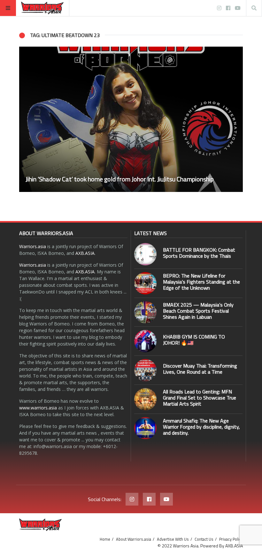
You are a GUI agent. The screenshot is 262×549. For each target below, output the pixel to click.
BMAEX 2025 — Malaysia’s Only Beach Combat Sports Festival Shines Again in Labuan (198, 311)
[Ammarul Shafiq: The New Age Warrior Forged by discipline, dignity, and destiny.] (145, 428)
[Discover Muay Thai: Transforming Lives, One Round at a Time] (145, 370)
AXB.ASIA (85, 253)
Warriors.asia (32, 246)
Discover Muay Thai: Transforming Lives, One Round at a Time (200, 369)
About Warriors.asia (133, 539)
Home (105, 539)
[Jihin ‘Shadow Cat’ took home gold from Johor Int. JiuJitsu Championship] (131, 119)
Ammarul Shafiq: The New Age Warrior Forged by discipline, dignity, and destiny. (201, 427)
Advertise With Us (173, 539)
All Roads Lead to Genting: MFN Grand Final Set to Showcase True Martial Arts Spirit (199, 398)
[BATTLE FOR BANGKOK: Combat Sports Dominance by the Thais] (145, 254)
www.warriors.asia (38, 408)
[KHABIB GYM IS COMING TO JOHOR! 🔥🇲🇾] (145, 341)
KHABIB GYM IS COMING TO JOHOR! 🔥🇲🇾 (194, 340)
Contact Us (204, 539)
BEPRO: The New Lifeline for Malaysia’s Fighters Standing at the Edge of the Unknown (201, 282)
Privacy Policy (231, 539)
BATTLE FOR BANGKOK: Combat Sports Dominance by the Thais (199, 253)
